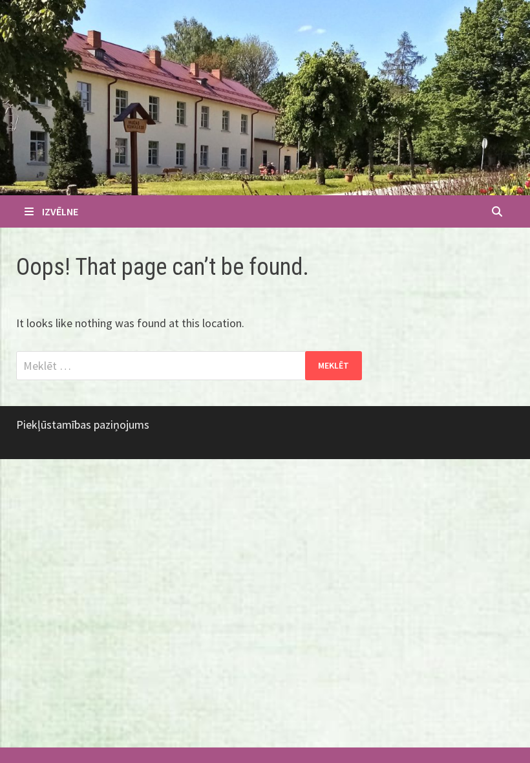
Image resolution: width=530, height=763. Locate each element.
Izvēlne (60, 211)
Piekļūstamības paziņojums (82, 424)
